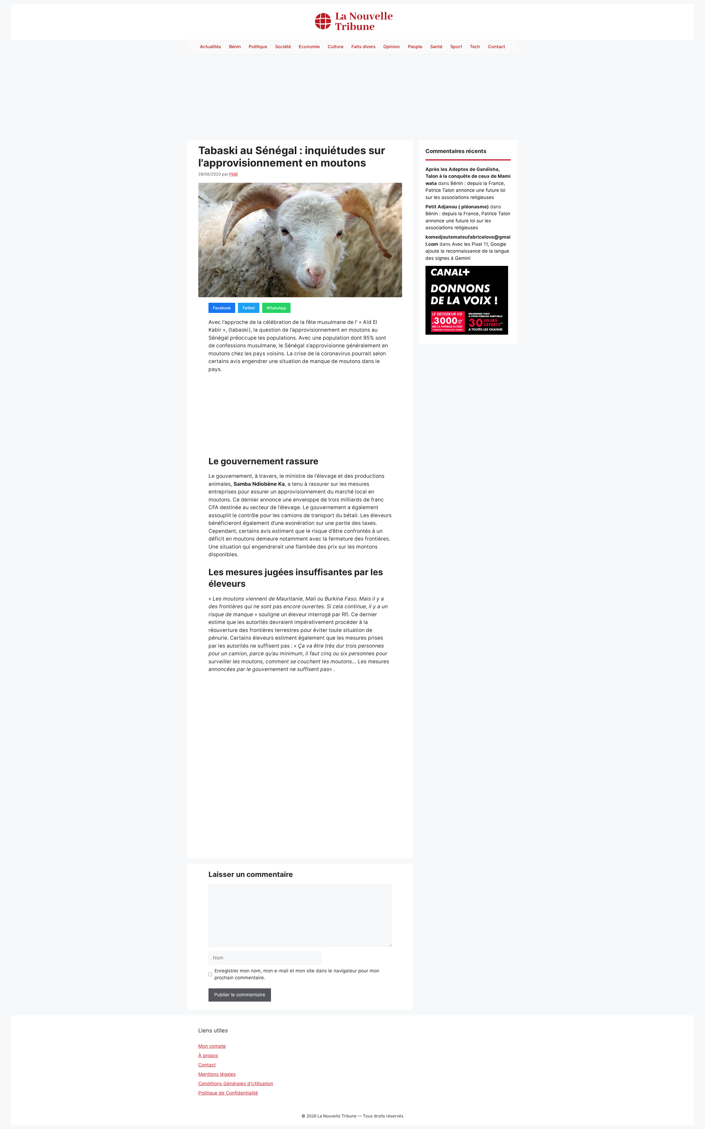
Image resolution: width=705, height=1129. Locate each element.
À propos (208, 1055)
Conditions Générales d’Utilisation (235, 1083)
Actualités (210, 46)
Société (283, 46)
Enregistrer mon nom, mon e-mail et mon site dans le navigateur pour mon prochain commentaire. (297, 974)
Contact (496, 46)
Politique (258, 46)
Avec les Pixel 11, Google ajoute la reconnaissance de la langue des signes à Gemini (467, 251)
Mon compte (212, 1046)
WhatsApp (276, 308)
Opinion (391, 46)
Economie (309, 46)
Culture (335, 46)
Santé (436, 46)
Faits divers (363, 46)
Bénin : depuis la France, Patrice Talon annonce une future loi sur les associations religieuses (465, 190)
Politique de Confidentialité (228, 1093)
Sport (456, 46)
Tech (475, 46)
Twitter (248, 308)
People (415, 46)
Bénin (235, 46)
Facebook (222, 308)
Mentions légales (217, 1074)
